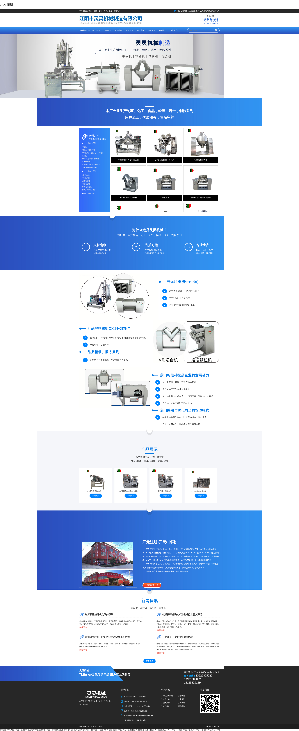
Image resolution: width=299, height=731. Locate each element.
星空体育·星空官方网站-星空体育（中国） (36, 730)
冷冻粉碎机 (86, 162)
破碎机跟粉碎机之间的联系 (99, 614)
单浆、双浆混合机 (88, 190)
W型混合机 (86, 178)
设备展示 (129, 30)
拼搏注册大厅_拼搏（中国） (10, 730)
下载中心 (174, 30)
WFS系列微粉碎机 (88, 150)
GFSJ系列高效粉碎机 (89, 167)
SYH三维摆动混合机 (128, 198)
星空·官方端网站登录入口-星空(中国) (122, 730)
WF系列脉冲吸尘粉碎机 (90, 159)
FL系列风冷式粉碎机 (163, 491)
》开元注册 (181, 703)
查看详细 (83, 627)
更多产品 (91, 193)
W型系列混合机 (200, 160)
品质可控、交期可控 (99, 345)
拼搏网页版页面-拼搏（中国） (63, 730)
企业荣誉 (118, 30)
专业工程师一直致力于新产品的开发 (179, 382)
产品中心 (107, 30)
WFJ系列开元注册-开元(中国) (92, 153)
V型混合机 (85, 175)
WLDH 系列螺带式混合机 (201, 198)
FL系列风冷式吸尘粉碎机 (91, 164)
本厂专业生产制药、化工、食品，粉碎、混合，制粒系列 (99, 11)
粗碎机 (84, 147)
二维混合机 (86, 184)
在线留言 (151, 30)
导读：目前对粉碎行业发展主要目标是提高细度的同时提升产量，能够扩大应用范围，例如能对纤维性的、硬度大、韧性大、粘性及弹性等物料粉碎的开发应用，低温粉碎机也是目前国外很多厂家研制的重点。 (188, 624)
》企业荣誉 (181, 699)
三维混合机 (86, 181)
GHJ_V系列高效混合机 (164, 160)
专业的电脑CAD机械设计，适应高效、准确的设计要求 (187, 396)
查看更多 (96, 496)
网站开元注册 (85, 31)
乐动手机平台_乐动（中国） (212, 730)
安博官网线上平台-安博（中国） (189, 730)
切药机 (84, 156)
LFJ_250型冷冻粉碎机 (198, 491)
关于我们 (96, 30)
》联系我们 (181, 706)
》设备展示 (165, 703)
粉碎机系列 (92, 143)
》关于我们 (181, 696)
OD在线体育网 (103, 730)
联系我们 (162, 30)
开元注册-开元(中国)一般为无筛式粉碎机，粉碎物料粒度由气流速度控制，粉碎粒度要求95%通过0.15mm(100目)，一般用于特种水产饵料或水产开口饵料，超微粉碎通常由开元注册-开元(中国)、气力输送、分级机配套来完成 (188, 646)
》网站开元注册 (167, 696)
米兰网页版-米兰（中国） (145, 730)
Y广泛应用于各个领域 (179, 298)
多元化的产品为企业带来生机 (176, 389)
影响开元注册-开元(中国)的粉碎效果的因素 (107, 637)
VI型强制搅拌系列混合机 (128, 160)
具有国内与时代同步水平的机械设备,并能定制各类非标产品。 (118, 338)
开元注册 (6, 4)
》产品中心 (165, 699)
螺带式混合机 (87, 187)
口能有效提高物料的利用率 (182, 305)
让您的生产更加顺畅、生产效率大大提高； (110, 360)
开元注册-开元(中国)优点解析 (177, 637)
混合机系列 (92, 171)
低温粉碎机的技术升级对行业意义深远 (182, 614)
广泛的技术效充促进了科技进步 (177, 403)
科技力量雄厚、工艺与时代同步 (184, 291)
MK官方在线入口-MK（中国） (166, 730)
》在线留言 (165, 706)
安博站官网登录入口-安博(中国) (85, 730)
